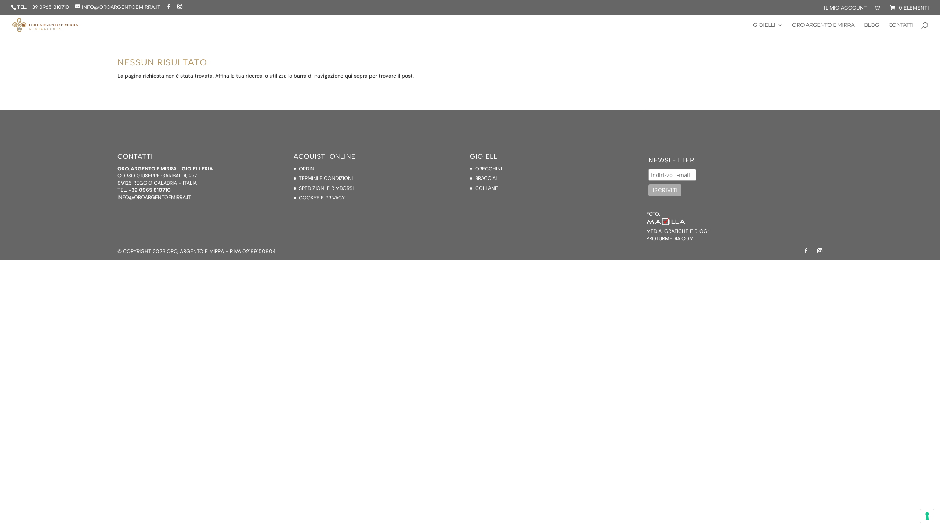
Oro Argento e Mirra (823, 25)
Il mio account (845, 8)
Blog (871, 25)
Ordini (307, 168)
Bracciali (487, 178)
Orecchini (488, 168)
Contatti (901, 25)
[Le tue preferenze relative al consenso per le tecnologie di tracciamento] (927, 516)
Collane (486, 188)
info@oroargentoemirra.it (154, 197)
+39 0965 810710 (49, 7)
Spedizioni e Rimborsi (326, 188)
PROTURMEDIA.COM (670, 238)
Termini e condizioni (326, 178)
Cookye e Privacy (322, 197)
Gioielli (764, 25)
